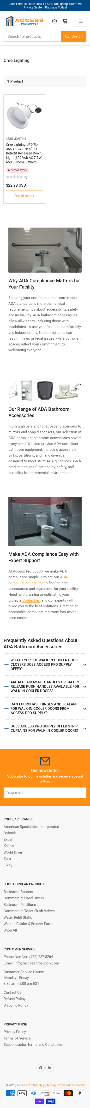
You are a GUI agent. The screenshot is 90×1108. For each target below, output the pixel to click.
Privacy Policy (15, 1032)
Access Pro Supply (29, 1085)
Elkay (8, 865)
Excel (8, 839)
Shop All (10, 930)
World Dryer (13, 852)
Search (77, 36)
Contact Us (13, 992)
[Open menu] (81, 21)
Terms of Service (17, 1038)
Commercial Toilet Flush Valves (29, 911)
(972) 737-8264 (41, 957)
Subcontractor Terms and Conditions (33, 1044)
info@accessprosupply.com (37, 963)
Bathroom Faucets (18, 892)
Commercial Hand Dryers (24, 898)
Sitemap (50, 1085)
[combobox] (45, 36)
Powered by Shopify (71, 1085)
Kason (9, 846)
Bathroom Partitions (20, 904)
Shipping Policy (16, 1005)
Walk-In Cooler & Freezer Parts (28, 924)
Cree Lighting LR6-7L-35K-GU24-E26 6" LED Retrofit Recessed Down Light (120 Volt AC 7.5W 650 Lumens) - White (24, 153)
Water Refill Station (19, 917)
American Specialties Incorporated (31, 827)
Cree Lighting (16, 138)
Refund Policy (14, 999)
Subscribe (74, 792)
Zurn (7, 858)
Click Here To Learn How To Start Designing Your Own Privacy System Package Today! (45, 5)
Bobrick (10, 833)
